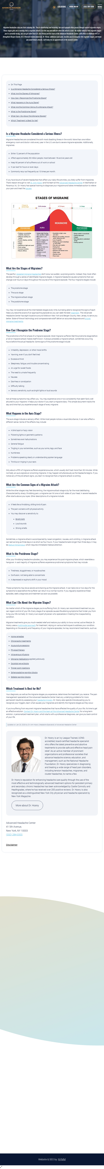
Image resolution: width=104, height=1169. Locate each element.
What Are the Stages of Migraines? (25, 93)
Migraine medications (20, 659)
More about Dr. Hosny (27, 805)
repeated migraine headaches (28, 274)
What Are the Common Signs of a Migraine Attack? (32, 107)
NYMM (62, 1159)
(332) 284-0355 (88, 6)
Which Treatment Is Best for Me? (24, 120)
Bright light (20, 519)
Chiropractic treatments (21, 641)
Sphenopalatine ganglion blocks (24, 672)
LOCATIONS (62, 6)
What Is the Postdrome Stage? (23, 111)
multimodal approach (27, 625)
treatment (75, 313)
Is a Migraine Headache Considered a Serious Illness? (33, 89)
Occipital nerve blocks (20, 663)
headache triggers (44, 700)
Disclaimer (11, 845)
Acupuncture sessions (20, 645)
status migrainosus (17, 545)
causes (29, 188)
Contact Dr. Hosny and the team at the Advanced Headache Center (51, 711)
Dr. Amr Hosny (36, 183)
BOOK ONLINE (73, 6)
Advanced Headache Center (71, 183)
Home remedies (17, 636)
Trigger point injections (20, 668)
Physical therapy (18, 650)
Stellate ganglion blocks (21, 677)
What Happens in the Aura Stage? (25, 102)
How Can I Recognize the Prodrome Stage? (29, 98)
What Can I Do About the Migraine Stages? (28, 116)
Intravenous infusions (20, 654)
